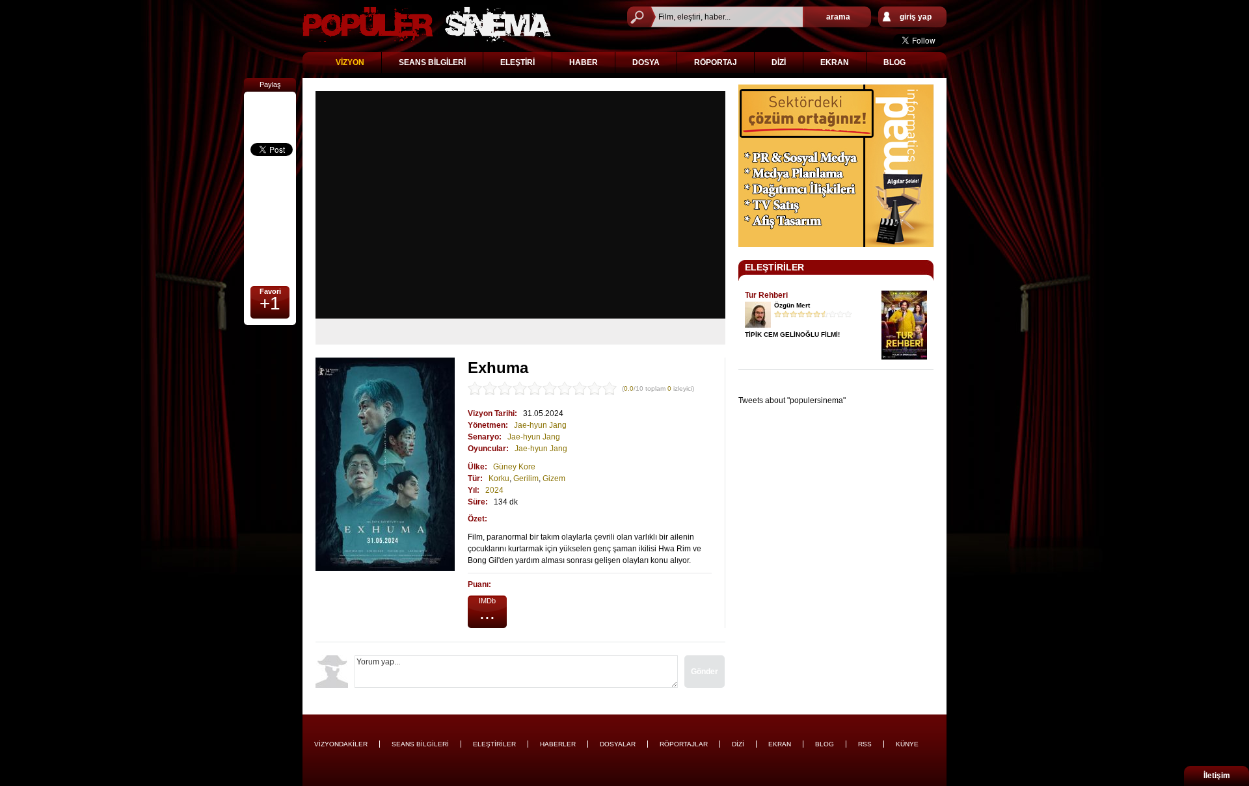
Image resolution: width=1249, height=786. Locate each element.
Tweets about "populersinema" (792, 400)
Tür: (475, 478)
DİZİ (779, 62)
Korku (499, 478)
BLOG (894, 62)
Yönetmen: (488, 425)
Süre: (478, 501)
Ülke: (477, 466)
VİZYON (350, 62)
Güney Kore (514, 466)
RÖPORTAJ (715, 62)
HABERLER (558, 744)
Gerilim (526, 478)
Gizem (554, 478)
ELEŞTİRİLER (774, 267)
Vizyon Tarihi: (492, 413)
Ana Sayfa (426, 24)
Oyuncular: (488, 448)
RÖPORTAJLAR (684, 744)
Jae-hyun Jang (540, 425)
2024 (494, 490)
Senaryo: (485, 436)
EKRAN (834, 62)
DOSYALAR (618, 744)
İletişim (1216, 775)
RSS (865, 744)
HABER (583, 62)
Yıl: (473, 490)
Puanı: (479, 584)
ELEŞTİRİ (517, 62)
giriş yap (916, 16)
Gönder (704, 671)
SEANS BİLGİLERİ (432, 62)
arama (838, 16)
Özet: (477, 518)
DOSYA (646, 62)
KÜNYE (907, 744)
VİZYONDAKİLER (341, 744)
